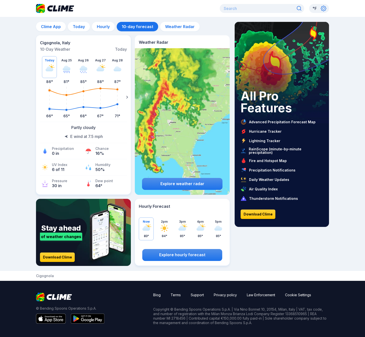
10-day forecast (137, 26)
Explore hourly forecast (182, 254)
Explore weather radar (182, 183)
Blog (157, 295)
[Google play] (88, 322)
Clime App (51, 26)
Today (79, 26)
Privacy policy (225, 295)
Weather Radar (180, 26)
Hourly (103, 26)
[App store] (51, 322)
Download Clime (57, 257)
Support (197, 295)
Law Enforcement (261, 295)
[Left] (39, 97)
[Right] (127, 97)
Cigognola (45, 276)
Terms (176, 295)
